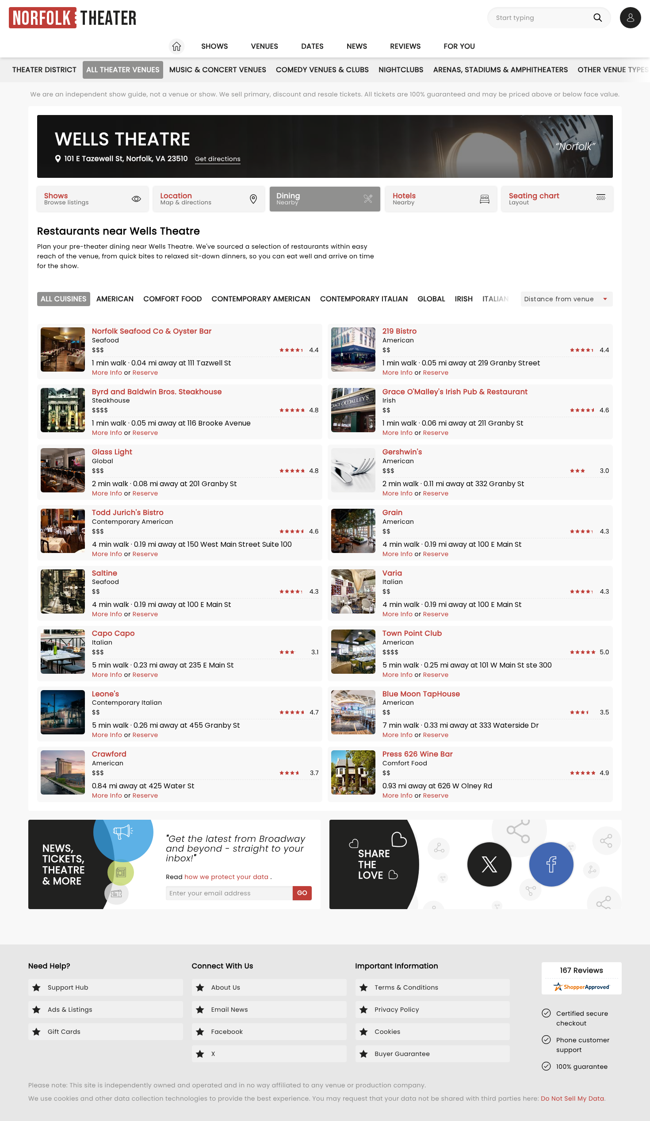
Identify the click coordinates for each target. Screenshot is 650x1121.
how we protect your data (227, 876)
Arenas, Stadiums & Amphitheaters (500, 70)
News (357, 46)
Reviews (405, 46)
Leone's (105, 694)
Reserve (145, 372)
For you (459, 46)
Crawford (109, 754)
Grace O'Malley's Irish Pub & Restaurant (455, 392)
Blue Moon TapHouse (421, 694)
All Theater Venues (123, 70)
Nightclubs (401, 70)
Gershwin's (402, 452)
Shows (214, 46)
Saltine (104, 573)
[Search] (599, 17)
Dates (312, 46)
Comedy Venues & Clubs (322, 70)
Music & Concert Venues (217, 70)
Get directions (218, 158)
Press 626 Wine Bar (417, 754)
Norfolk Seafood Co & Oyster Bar (152, 331)
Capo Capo (113, 633)
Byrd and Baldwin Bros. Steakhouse (157, 392)
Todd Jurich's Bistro (128, 512)
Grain (392, 512)
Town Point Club (412, 633)
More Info (108, 372)
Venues (265, 46)
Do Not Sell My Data (572, 1098)
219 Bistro (399, 331)
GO (302, 892)
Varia (392, 573)
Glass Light (112, 452)
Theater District (44, 70)
